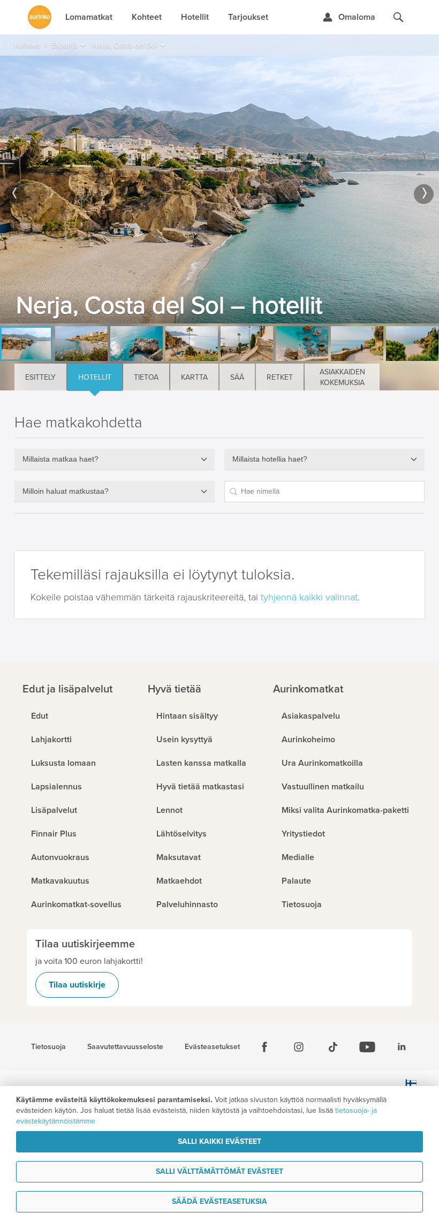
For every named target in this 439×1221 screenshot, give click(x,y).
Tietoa (146, 377)
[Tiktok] (333, 1047)
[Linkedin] (402, 1047)
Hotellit (94, 377)
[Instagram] (299, 1047)
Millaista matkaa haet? (60, 459)
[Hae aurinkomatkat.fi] (398, 17)
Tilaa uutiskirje (77, 984)
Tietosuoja (48, 1047)
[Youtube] (367, 1047)
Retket (280, 377)
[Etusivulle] (39, 17)
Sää (237, 377)
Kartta (194, 377)
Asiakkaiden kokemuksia (342, 377)
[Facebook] (264, 1047)
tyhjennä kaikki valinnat (309, 597)
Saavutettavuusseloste (125, 1047)
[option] (219, 189)
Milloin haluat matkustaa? (65, 491)
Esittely (40, 377)
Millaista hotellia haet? (269, 459)
